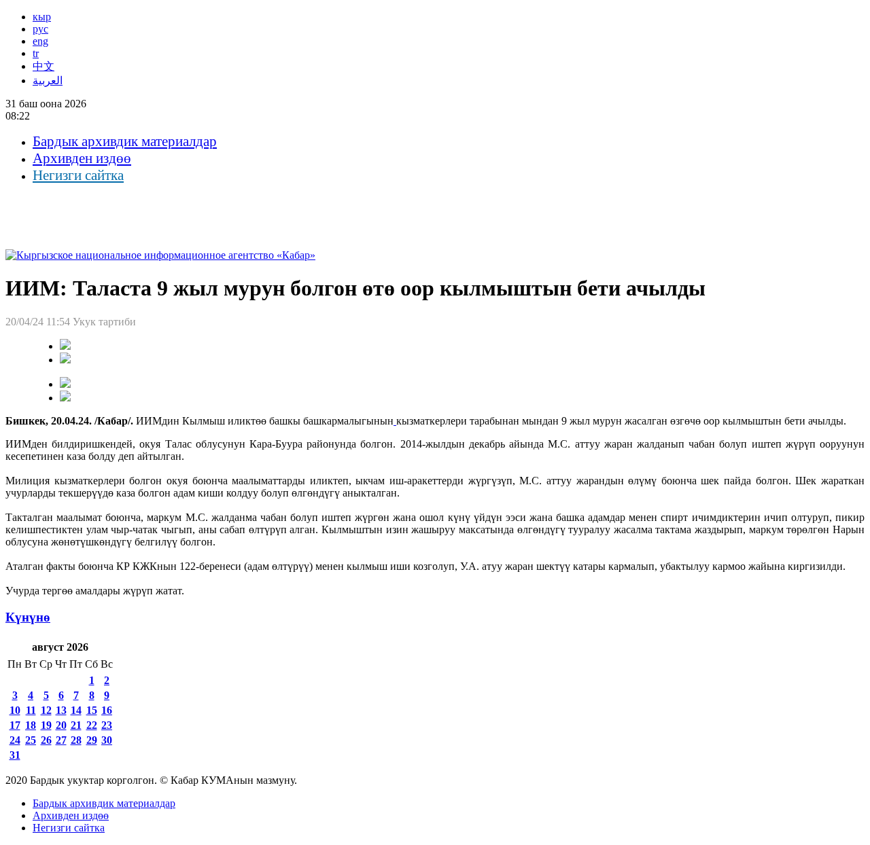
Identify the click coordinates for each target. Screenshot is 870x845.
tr (36, 53)
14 (76, 710)
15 (91, 710)
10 (15, 710)
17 (15, 725)
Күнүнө (27, 617)
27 (61, 740)
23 (106, 725)
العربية (48, 80)
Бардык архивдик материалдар (125, 141)
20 (61, 725)
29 (91, 740)
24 (15, 740)
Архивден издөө (82, 158)
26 (46, 740)
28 (76, 740)
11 (31, 710)
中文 (43, 66)
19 (46, 725)
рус (40, 29)
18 (30, 725)
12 (46, 710)
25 (30, 740)
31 (15, 755)
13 (61, 710)
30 (106, 740)
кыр (42, 16)
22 (91, 725)
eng (40, 41)
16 (106, 710)
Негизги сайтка (78, 175)
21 (76, 725)
